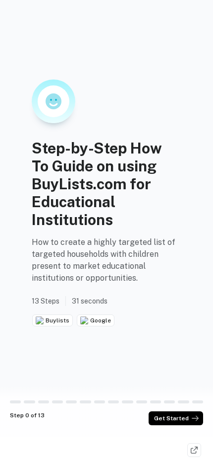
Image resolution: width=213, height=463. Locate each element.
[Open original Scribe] (194, 450)
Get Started (171, 418)
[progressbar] (15, 401)
